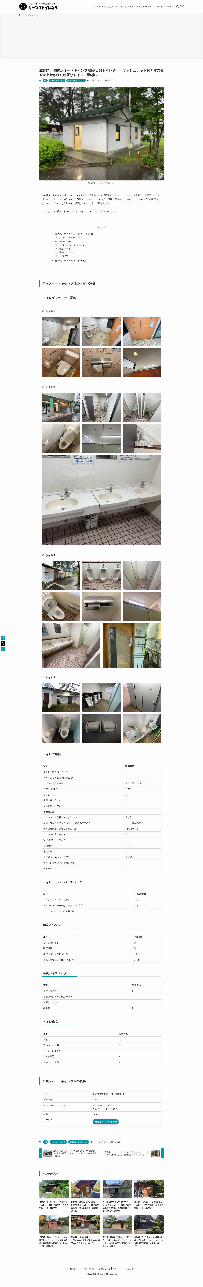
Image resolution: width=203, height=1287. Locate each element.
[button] (3, 638)
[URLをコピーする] (3, 649)
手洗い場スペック (67, 252)
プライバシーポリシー (88, 1268)
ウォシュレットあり (57, 80)
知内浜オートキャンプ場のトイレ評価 (74, 233)
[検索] (182, 6)
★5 (45, 80)
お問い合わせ (104, 1268)
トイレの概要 (65, 241)
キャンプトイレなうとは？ (124, 1268)
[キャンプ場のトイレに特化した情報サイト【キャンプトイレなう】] (38, 6)
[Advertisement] (101, 37)
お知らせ (72, 1268)
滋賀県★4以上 (110, 80)
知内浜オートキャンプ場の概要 (70, 260)
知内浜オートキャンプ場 (106, 1121)
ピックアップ (96, 80)
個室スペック (65, 248)
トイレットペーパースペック (71, 244)
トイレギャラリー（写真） (70, 237)
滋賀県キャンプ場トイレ (76, 80)
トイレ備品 (64, 256)
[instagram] (177, 6)
